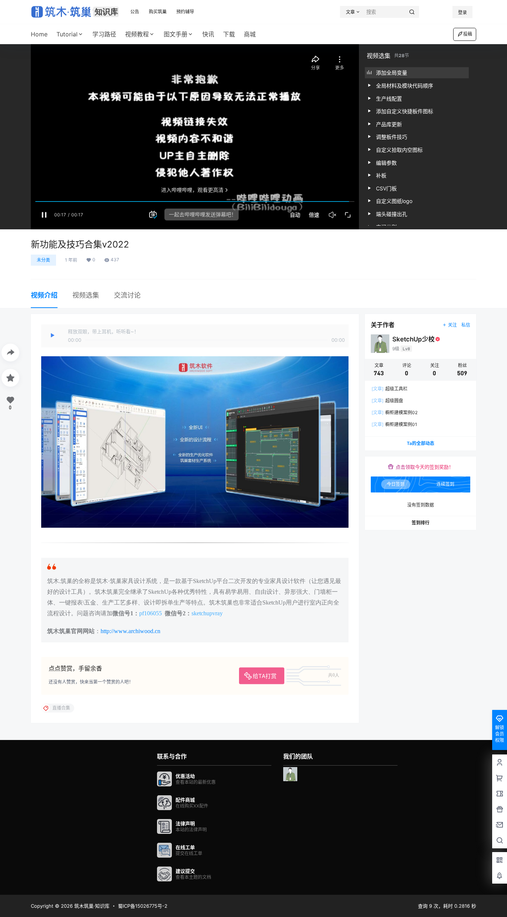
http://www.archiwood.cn (130, 631)
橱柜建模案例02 (395, 412)
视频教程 (137, 34)
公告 (134, 11)
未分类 (43, 260)
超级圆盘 (387, 400)
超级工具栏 (390, 389)
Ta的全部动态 (420, 443)
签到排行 (420, 522)
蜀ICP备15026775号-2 (142, 906)
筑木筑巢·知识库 (91, 906)
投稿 (467, 34)
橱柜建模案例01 (394, 424)
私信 (465, 325)
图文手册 (175, 34)
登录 (462, 12)
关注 (452, 325)
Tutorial (67, 34)
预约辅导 (185, 11)
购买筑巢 (158, 11)
